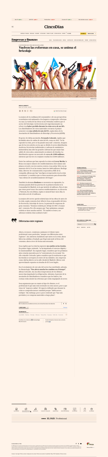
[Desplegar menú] (13, 26)
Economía (37, 33)
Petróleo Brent (47, 19)
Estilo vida (55, 314)
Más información (22, 321)
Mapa (52, 453)
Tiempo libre (43, 314)
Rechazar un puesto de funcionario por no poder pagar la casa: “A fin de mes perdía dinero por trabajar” (86, 185)
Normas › (65, 307)
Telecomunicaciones (57, 40)
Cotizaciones (43, 33)
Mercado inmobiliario (79, 40)
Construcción (70, 40)
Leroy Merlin (21, 314)
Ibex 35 (16, 19)
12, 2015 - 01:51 (26, 107)
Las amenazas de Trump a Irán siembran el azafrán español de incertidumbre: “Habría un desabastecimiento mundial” (86, 178)
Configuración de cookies (31, 453)
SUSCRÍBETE (83, 33)
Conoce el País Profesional (54, 418)
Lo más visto (80, 204)
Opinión (63, 33)
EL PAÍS (68, 33)
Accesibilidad (47, 453)
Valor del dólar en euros (83, 19)
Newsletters (57, 453)
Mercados (32, 33)
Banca (50, 40)
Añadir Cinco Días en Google (61, 110)
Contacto (13, 453)
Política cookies (23, 453)
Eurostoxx (83, 227)
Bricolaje (32, 314)
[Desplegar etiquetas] (66, 315)
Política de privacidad (41, 453)
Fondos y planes (50, 33)
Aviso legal (18, 453)
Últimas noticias (57, 33)
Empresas (49, 314)
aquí (50, 321)
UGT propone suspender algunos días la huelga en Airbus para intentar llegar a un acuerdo (86, 172)
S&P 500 (31, 19)
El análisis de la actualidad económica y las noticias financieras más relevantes (38, 303)
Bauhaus (27, 314)
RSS (54, 453)
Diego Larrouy (23, 105)
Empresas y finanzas (25, 33)
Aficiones (37, 314)
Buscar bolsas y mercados (84, 220)
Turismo (86, 40)
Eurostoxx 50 (64, 19)
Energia (64, 40)
